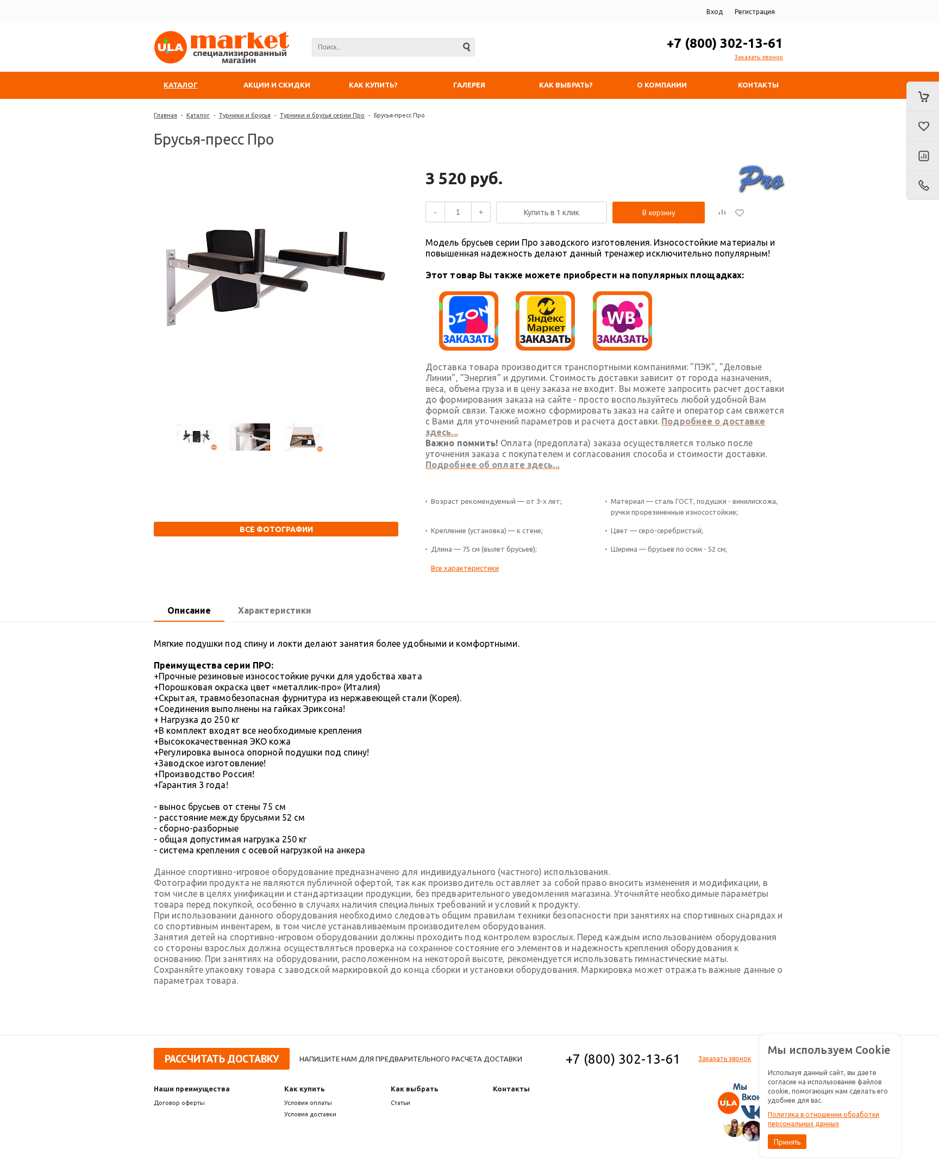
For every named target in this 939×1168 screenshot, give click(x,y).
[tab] (189, 611)
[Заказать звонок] (922, 185)
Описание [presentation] (189, 610)
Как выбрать (415, 1088)
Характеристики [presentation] (274, 610)
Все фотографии (276, 529)
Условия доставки (310, 1114)
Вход (714, 11)
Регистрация (755, 11)
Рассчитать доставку (222, 1059)
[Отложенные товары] (922, 126)
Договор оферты (179, 1103)
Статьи (400, 1103)
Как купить (304, 1088)
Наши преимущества (192, 1088)
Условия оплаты (308, 1103)
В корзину (658, 212)
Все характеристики (465, 568)
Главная (165, 115)
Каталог (198, 115)
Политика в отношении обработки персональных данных (823, 1119)
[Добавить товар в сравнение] (722, 212)
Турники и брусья (245, 115)
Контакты (511, 1088)
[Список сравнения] (922, 156)
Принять (787, 1142)
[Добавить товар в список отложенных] (739, 212)
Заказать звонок (759, 57)
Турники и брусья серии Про (322, 115)
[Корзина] (922, 96)
